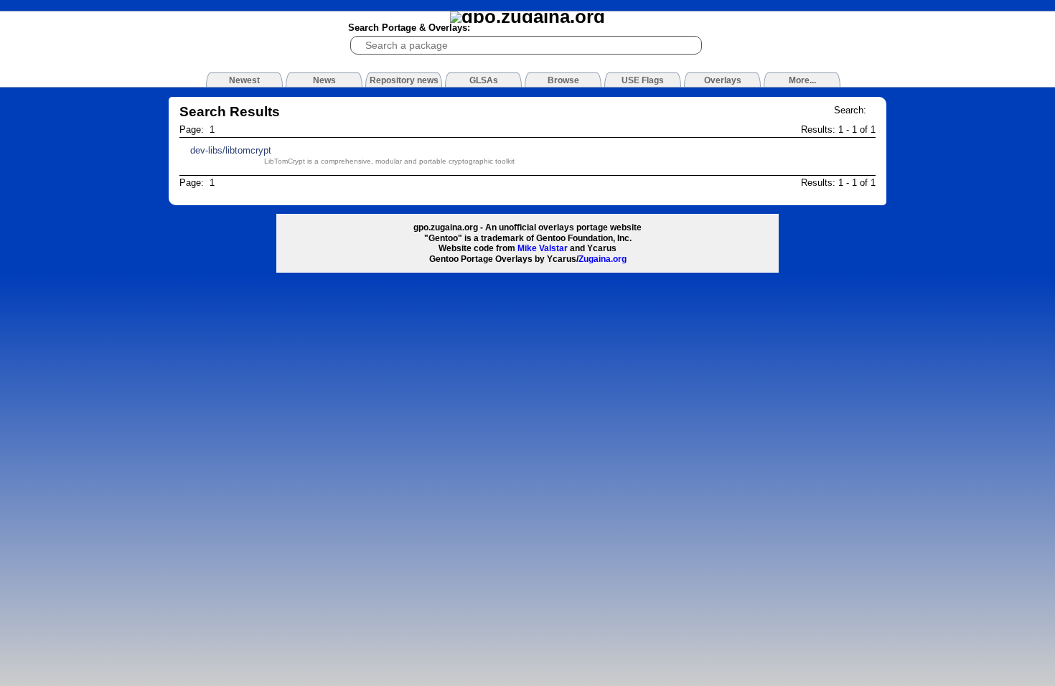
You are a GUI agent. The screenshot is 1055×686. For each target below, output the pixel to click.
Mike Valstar (542, 248)
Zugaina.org (602, 259)
